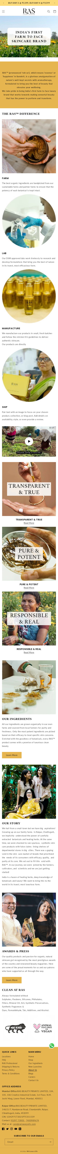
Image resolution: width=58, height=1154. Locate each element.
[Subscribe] (50, 1142)
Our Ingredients (35, 1063)
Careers (31, 1077)
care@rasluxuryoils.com (24, 1124)
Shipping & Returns (11, 1066)
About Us (32, 1070)
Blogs (30, 1073)
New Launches (35, 1066)
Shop (30, 1060)
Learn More (12, 755)
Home (31, 1056)
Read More (29, 523)
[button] (3, 11)
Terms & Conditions (11, 1073)
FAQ (4, 1060)
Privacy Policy (8, 1070)
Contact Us (33, 1080)
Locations (6, 1056)
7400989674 (32, 1120)
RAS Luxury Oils (32, 1151)
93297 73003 (18, 1120)
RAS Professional (9, 1063)
